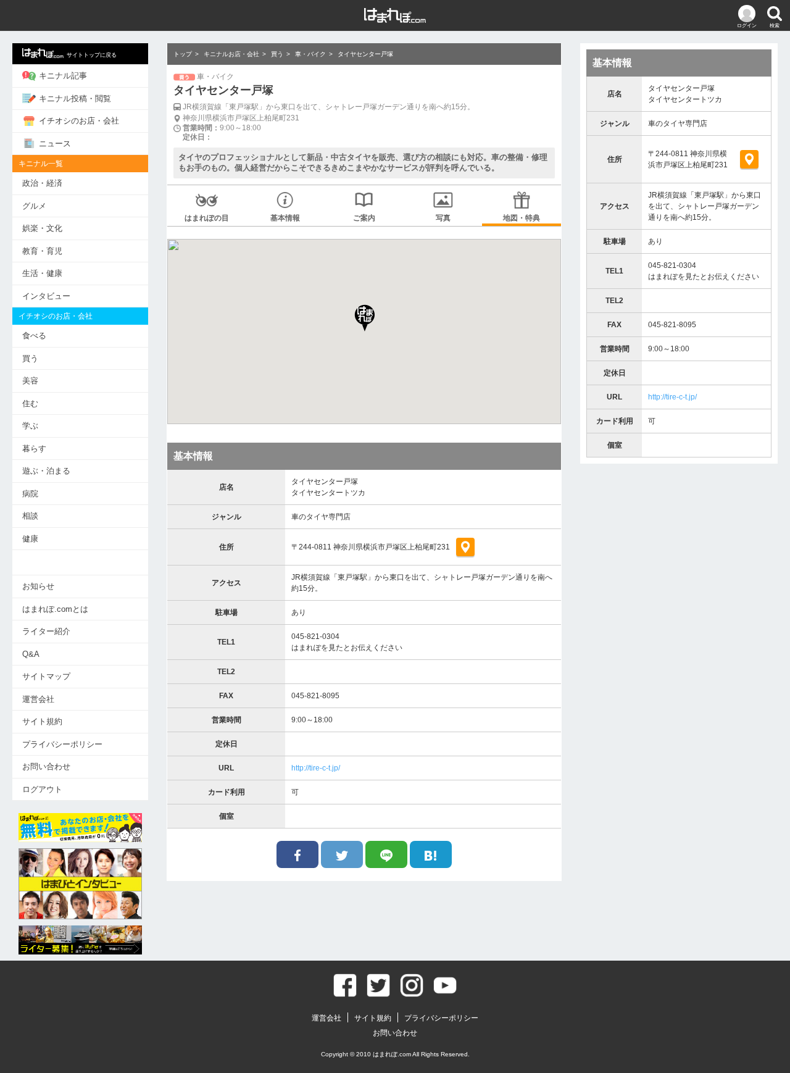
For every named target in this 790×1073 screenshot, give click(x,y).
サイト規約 (42, 721)
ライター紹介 (46, 631)
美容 (30, 380)
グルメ (34, 206)
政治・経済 (42, 183)
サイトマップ (46, 676)
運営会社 (38, 699)
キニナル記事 (63, 75)
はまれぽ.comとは (55, 609)
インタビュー (46, 296)
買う (30, 358)
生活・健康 (42, 273)
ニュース (55, 143)
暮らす (34, 448)
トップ (182, 54)
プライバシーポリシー (62, 744)
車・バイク (310, 54)
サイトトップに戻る (92, 55)
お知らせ (38, 586)
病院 (30, 493)
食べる (34, 335)
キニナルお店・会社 (231, 54)
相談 (30, 515)
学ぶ (30, 425)
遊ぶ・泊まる (46, 470)
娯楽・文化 (42, 228)
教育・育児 (42, 251)
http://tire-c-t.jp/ (315, 768)
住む (30, 403)
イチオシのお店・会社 (79, 120)
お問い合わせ (46, 766)
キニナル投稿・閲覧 (75, 98)
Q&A (31, 654)
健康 (30, 538)
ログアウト (42, 789)
